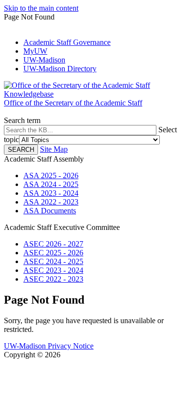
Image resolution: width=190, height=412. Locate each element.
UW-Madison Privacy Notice (49, 346)
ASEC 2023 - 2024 (53, 270)
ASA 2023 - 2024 (50, 193)
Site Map (54, 149)
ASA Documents (49, 210)
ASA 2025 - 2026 (50, 175)
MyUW (35, 51)
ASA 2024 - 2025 (50, 184)
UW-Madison (44, 60)
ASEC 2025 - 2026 (53, 252)
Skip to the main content (41, 8)
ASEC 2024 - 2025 (53, 261)
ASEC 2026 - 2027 (53, 244)
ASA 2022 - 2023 (50, 202)
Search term (22, 120)
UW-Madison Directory (59, 68)
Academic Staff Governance (67, 42)
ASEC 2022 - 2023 (53, 279)
